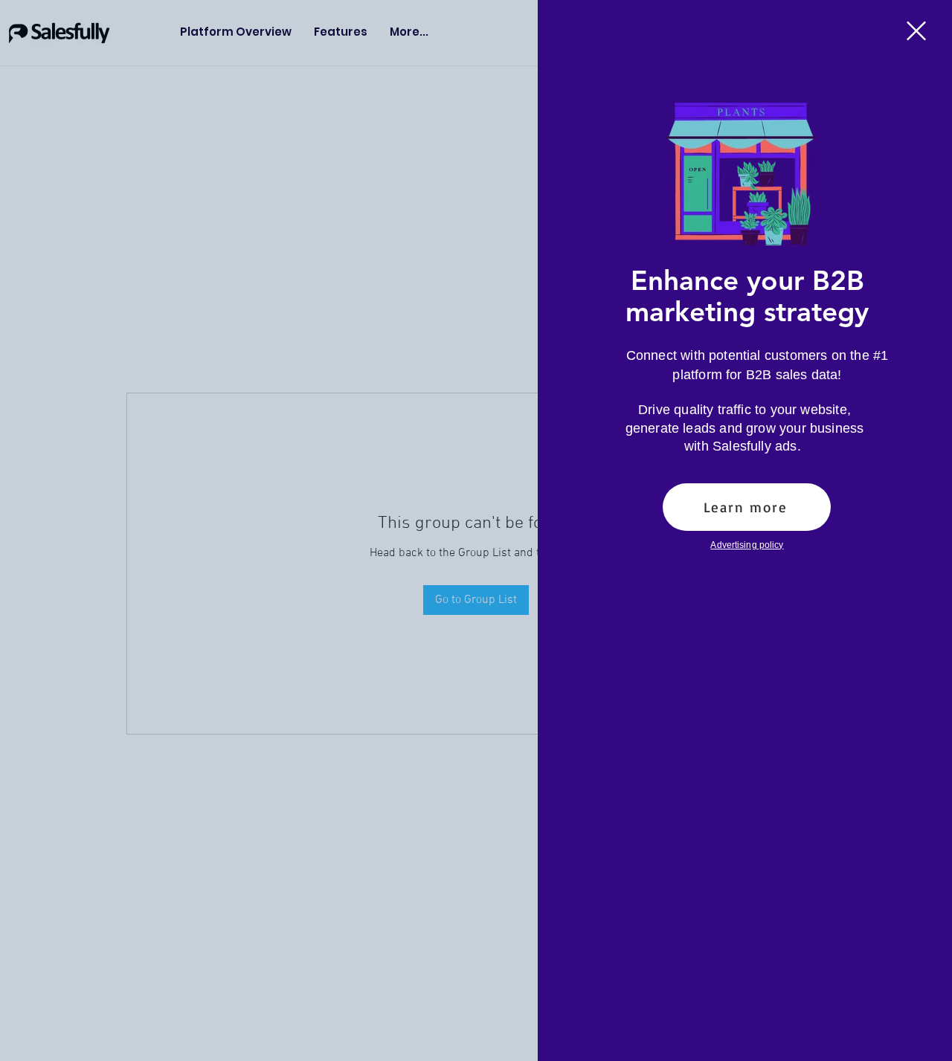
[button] (916, 30)
